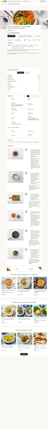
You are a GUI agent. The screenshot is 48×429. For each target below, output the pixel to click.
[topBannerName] (24, 8)
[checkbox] (8, 30)
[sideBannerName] (24, 61)
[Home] (2, 4)
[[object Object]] (37, 36)
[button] (28, 96)
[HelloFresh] (4, 1)
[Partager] (39, 36)
